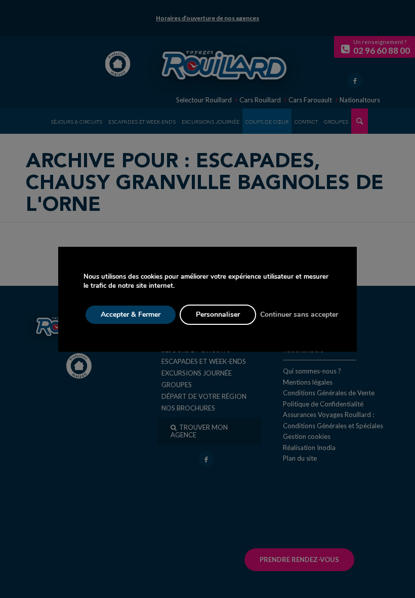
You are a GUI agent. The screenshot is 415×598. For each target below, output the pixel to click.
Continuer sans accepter (299, 314)
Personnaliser (218, 314)
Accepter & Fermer (130, 314)
